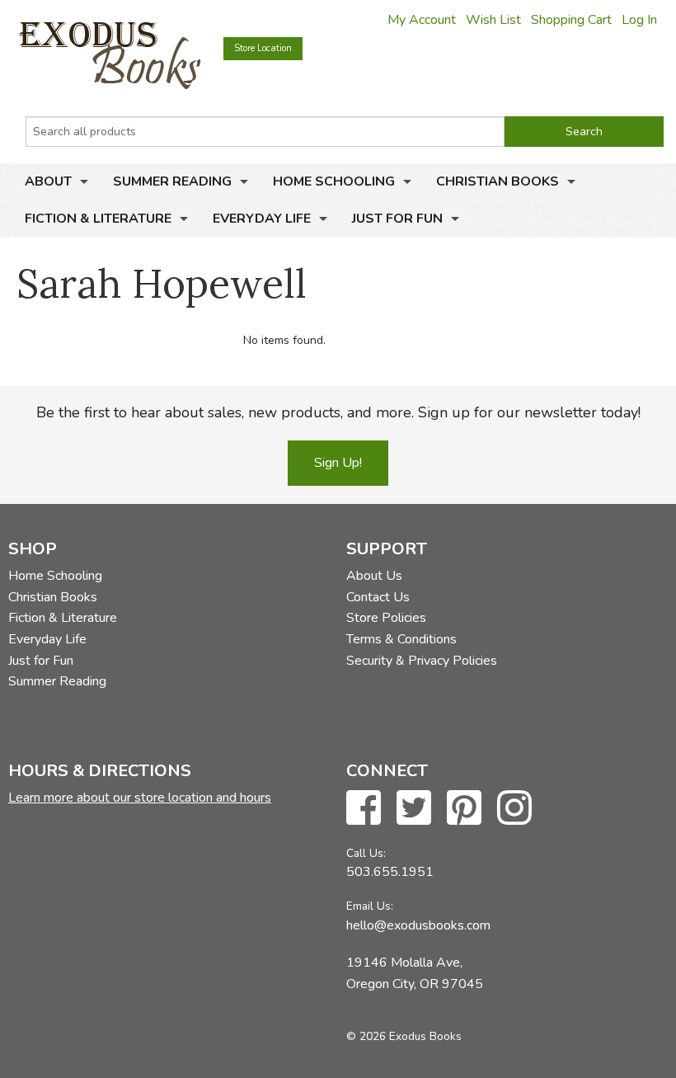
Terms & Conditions (401, 639)
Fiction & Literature (98, 218)
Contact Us (378, 597)
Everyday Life (262, 218)
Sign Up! (338, 463)
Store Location (263, 48)
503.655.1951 (390, 872)
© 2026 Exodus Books (404, 1036)
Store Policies (386, 618)
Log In (639, 20)
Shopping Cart (571, 20)
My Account (421, 20)
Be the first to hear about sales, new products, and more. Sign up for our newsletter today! (338, 412)
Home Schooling (334, 181)
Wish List (493, 20)
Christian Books (497, 181)
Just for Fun (397, 218)
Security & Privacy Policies (421, 661)
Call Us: (366, 853)
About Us (374, 576)
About (48, 181)
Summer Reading (172, 181)
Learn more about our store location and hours (139, 797)
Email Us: (369, 906)
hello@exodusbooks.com (418, 925)
